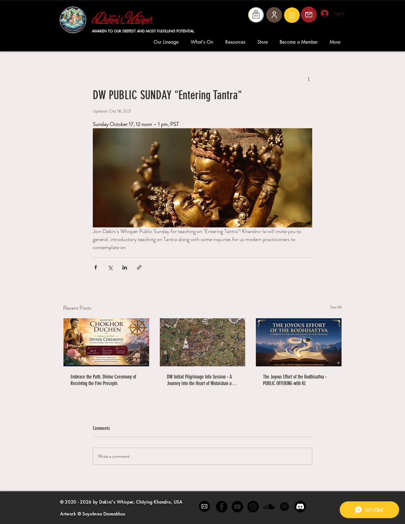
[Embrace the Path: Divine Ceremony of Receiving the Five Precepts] (106, 342)
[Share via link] (139, 267)
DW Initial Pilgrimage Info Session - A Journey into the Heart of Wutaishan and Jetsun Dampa (201, 380)
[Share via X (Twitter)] (110, 267)
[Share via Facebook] (95, 267)
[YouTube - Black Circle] (237, 506)
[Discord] (300, 506)
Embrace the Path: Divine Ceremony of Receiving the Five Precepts (103, 380)
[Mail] (292, 15)
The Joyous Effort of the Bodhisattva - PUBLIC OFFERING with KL (295, 380)
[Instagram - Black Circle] (253, 506)
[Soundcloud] (269, 506)
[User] (274, 15)
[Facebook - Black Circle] (221, 506)
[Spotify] (284, 506)
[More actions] (308, 79)
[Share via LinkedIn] (124, 267)
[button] (167, 42)
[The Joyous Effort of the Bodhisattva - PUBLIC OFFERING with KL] (299, 342)
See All (336, 307)
